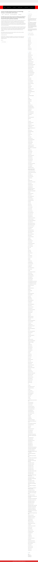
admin (2, 14)
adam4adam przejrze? (30, 63)
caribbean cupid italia (30, 142)
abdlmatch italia (30, 60)
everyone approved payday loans (31, 220)
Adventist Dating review (30, 71)
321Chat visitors (30, 56)
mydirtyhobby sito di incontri (31, 325)
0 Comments (19, 14)
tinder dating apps (30, 528)
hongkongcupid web (30, 262)
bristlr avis (29, 135)
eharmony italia (29, 204)
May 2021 (29, 45)
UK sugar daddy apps (30, 532)
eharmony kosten (30, 205)
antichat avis (29, 84)
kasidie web (29, 289)
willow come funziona (30, 543)
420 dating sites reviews (30, 59)
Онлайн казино (30, 550)
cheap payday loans (30, 156)
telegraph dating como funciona (31, 523)
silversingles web (30, 418)
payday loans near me (30, 371)
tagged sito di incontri (30, 520)
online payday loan (30, 348)
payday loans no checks (30, 374)
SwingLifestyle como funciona (31, 517)
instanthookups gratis (30, 278)
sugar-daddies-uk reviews (31, 459)
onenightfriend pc (30, 344)
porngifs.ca (29, 385)
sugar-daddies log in (30, 441)
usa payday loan (30, 535)
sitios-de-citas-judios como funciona (32, 423)
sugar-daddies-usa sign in (31, 473)
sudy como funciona (30, 431)
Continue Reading (4, 42)
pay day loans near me (30, 359)
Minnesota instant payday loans (31, 320)
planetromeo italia (30, 382)
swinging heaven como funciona (31, 516)
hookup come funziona (30, 263)
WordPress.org (29, 556)
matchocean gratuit (30, 312)
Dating (28, 179)
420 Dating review (30, 57)
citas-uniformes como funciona (31, 163)
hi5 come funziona (30, 255)
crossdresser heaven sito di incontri (32, 172)
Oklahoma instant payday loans (31, 340)
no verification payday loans (31, 335)
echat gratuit (29, 201)
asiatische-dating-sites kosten (31, 91)
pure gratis (29, 389)
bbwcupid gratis (30, 99)
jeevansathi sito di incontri (31, 285)
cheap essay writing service (31, 155)
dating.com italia (30, 183)
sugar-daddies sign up (30, 445)
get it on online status (30, 246)
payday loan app (30, 363)
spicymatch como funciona (31, 428)
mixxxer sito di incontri (30, 321)
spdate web (29, 427)
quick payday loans (30, 394)
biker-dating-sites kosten (30, 122)
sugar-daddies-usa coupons (31, 462)
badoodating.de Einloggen (31, 95)
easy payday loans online (31, 200)
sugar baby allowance (30, 432)
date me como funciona (30, 176)
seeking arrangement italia (31, 411)
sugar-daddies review (30, 444)
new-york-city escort (30, 332)
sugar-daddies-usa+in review (31, 480)
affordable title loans (30, 75)
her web (29, 254)
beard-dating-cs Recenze (30, 106)
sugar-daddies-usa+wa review (31, 501)
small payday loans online (31, 424)
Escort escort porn (30, 209)
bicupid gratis (29, 121)
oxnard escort (29, 351)
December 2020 (29, 48)
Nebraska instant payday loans (31, 328)
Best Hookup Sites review (31, 111)
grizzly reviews (29, 251)
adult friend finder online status (31, 64)
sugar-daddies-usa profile (31, 469)
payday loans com (30, 370)
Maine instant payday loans (31, 304)
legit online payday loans (30, 300)
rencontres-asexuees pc (30, 402)
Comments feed (30, 555)
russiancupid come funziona (31, 406)
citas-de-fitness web (30, 160)
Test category (29, 524)
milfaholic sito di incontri (30, 316)
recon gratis (29, 398)
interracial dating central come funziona (32, 281)
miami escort (29, 313)
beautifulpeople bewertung (31, 107)
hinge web (29, 259)
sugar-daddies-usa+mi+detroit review (32, 491)
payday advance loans (30, 362)
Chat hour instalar (30, 152)
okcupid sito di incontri (30, 339)
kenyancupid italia (30, 290)
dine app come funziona (30, 193)
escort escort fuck (30, 208)
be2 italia (29, 102)
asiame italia (29, 87)
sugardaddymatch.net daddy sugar (32, 509)
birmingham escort (30, 126)
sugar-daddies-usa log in (30, 465)
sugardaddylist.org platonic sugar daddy (32, 505)
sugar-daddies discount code (31, 440)
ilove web (29, 270)
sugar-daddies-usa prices (30, 468)
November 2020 (30, 49)
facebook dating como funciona (31, 224)
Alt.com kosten (29, 79)
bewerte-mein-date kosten (31, 117)
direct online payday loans (13, 14)
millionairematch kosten (30, 317)
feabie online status (30, 232)
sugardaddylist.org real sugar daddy (32, 506)
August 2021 (29, 44)
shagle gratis (29, 415)
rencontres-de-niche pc (30, 403)
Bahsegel (29, 98)
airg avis (29, 76)
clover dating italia (30, 166)
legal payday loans (30, 298)
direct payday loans (30, 197)
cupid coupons (29, 173)
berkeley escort (29, 110)
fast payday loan (30, 228)
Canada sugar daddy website (31, 139)
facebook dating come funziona (31, 223)
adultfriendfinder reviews (31, 67)
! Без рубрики (29, 53)
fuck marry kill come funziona (31, 243)
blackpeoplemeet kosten (30, 131)
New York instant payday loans (31, 331)
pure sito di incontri (30, 390)
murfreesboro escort (30, 324)
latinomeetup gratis (30, 294)
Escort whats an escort (30, 213)
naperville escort (30, 327)
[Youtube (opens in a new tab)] (5, 1)
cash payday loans (30, 143)
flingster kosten (29, 239)
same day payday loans (30, 410)
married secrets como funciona (31, 309)
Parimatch (29, 352)
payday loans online (30, 375)
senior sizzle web (30, 414)
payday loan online (30, 366)
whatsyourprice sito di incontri (31, 540)
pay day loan (29, 358)
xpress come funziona (30, 547)
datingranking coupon (30, 184)
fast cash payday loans (30, 227)
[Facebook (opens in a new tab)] (2, 1)
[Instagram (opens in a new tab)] (3, 1)
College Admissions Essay (31, 167)
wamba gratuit (29, 539)
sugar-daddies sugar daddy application (32, 447)
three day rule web (30, 527)
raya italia (29, 397)
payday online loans (30, 378)
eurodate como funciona (30, 219)
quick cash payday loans (30, 393)
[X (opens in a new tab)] (1, 1)
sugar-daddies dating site (31, 437)
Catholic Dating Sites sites (31, 146)
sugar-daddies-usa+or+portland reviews (32, 498)
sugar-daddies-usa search (31, 472)
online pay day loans (30, 347)
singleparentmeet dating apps (31, 419)
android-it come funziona (31, 83)
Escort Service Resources (30, 212)
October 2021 (29, 41)
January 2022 (29, 40)
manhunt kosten (30, 305)
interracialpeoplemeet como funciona (32, 282)
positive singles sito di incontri (31, 386)
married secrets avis (30, 308)
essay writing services (30, 216)
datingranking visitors (30, 187)
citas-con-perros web (30, 159)
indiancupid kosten (30, 273)
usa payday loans (30, 536)
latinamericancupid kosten (31, 293)
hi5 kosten (29, 258)
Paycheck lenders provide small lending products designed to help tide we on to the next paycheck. (32, 30)
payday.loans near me (30, 379)
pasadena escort (30, 355)
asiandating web (30, 90)
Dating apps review (30, 180)
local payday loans (30, 301)
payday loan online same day (31, 367)
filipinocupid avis (30, 235)
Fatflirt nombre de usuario (31, 231)
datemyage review (30, 177)
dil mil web (29, 192)
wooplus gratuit (29, 544)
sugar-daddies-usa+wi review (31, 502)
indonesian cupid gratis (30, 274)
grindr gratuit (29, 250)
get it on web (29, 247)
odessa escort (29, 336)
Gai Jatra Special (29, 15)
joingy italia (29, 286)
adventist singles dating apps (31, 72)
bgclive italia (29, 118)
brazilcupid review (30, 134)
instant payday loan (30, 277)
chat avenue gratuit (30, 151)
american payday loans (30, 80)
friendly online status (30, 240)
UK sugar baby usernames (31, 531)
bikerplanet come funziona (31, 125)
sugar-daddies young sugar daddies (32, 448)
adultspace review (30, 68)
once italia (29, 343)
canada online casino (30, 138)
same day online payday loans (31, 407)
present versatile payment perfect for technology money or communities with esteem (12, 12)
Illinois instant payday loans (31, 267)
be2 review (29, 103)
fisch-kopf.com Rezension (31, 236)
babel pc (29, 94)
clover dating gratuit (30, 164)
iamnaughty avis (30, 266)
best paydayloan (30, 114)
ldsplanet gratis (29, 297)
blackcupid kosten (30, 130)
